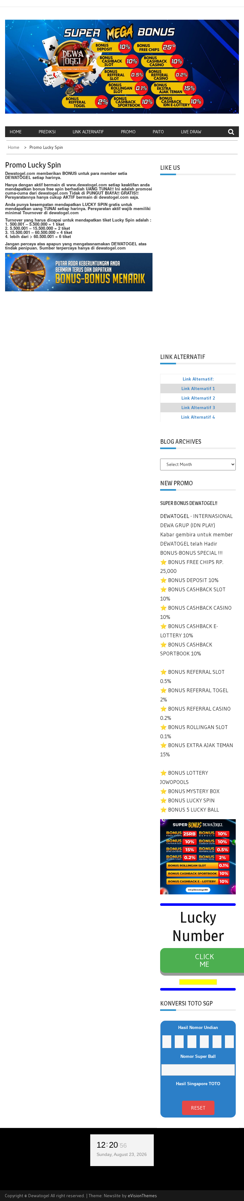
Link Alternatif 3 (198, 407)
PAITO (158, 132)
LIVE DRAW (191, 132)
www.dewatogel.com (86, 185)
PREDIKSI (47, 132)
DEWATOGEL (18, 177)
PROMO (128, 132)
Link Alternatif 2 (198, 398)
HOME (16, 132)
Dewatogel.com (20, 173)
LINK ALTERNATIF (88, 132)
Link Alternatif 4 (198, 417)
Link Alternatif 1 (198, 388)
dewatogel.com (53, 193)
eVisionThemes (142, 1195)
